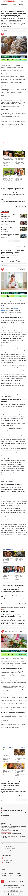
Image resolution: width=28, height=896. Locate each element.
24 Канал (16, 68)
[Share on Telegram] (16, 894)
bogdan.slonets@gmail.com (6, 829)
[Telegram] (26, 881)
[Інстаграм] (24, 881)
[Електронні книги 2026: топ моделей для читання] (23, 229)
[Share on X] (11, 894)
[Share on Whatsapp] (14, 894)
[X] (21, 881)
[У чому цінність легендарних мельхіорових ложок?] (23, 223)
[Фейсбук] (19, 881)
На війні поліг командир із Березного (11, 192)
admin (6, 34)
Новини (3, 609)
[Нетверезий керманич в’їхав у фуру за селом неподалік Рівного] (23, 236)
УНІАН (11, 310)
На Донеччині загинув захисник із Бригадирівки (14, 201)
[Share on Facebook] (8, 894)
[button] (2, 1)
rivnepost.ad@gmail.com (16, 833)
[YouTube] (22, 881)
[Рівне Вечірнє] (11, 1)
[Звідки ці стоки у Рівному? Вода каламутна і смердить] (23, 216)
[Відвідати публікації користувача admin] (2, 34)
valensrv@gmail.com (21, 826)
